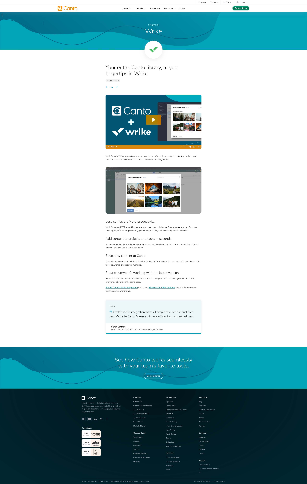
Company (202, 2)
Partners (214, 2)
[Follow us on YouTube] (89, 419)
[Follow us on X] (101, 419)
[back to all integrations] (3, 15)
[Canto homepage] (68, 8)
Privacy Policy (92, 481)
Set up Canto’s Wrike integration (122, 287)
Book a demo (241, 8)
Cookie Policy (144, 481)
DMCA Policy (103, 481)
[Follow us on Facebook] (107, 419)
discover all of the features (162, 287)
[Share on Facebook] (117, 87)
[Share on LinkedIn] (112, 87)
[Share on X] (107, 87)
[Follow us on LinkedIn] (95, 419)
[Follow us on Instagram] (84, 419)
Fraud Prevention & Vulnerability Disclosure (124, 481)
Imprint (84, 481)
